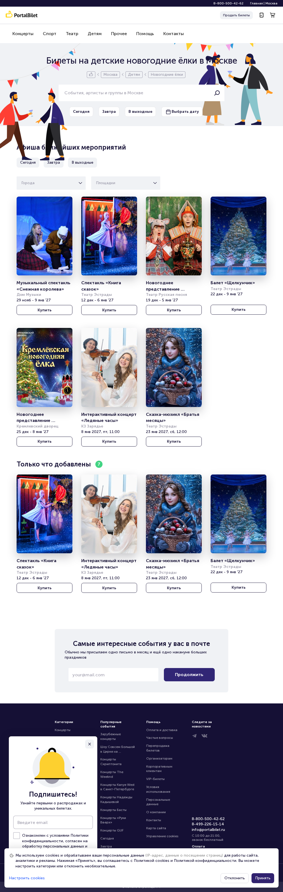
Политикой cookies (151, 860)
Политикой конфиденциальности (205, 860)
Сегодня (107, 838)
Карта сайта (156, 828)
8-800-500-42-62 (228, 3)
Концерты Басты (113, 810)
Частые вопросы (159, 738)
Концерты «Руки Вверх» (113, 820)
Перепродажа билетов (158, 748)
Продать (236, 15)
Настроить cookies (27, 878)
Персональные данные (158, 802)
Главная (256, 3)
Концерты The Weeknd (112, 774)
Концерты (22, 33)
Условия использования (158, 789)
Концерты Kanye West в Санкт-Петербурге (117, 787)
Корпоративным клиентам (159, 769)
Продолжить (189, 674)
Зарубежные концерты (111, 736)
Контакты (173, 33)
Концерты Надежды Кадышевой (116, 799)
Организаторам (159, 758)
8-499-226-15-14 (208, 824)
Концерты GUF (112, 830)
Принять (263, 878)
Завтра (106, 846)
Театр (72, 33)
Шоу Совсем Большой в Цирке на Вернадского (118, 749)
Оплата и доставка (161, 730)
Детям (95, 33)
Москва (271, 3)
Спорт (49, 33)
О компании (156, 812)
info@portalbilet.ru (208, 829)
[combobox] (21, 183)
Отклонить (234, 878)
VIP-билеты (155, 779)
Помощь (145, 33)
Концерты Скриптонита (111, 761)
